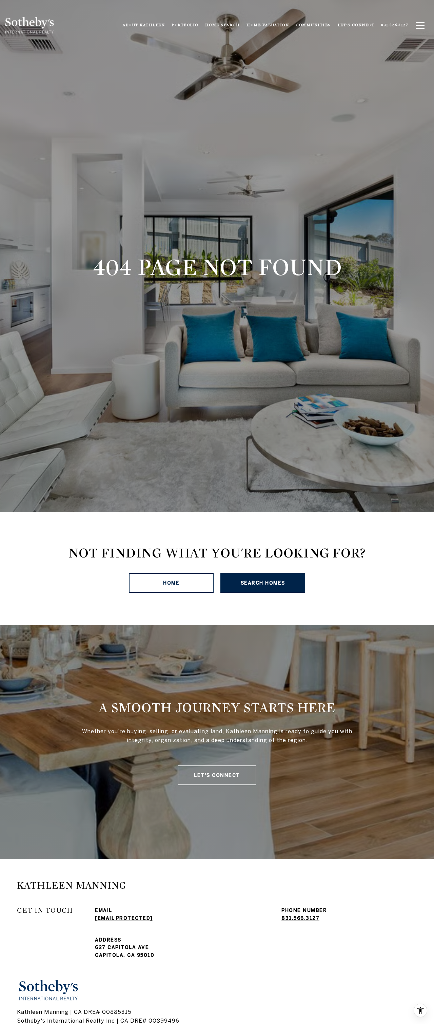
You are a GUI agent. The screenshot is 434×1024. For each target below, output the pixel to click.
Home (171, 583)
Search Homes (263, 583)
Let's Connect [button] (217, 775)
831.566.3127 (300, 918)
